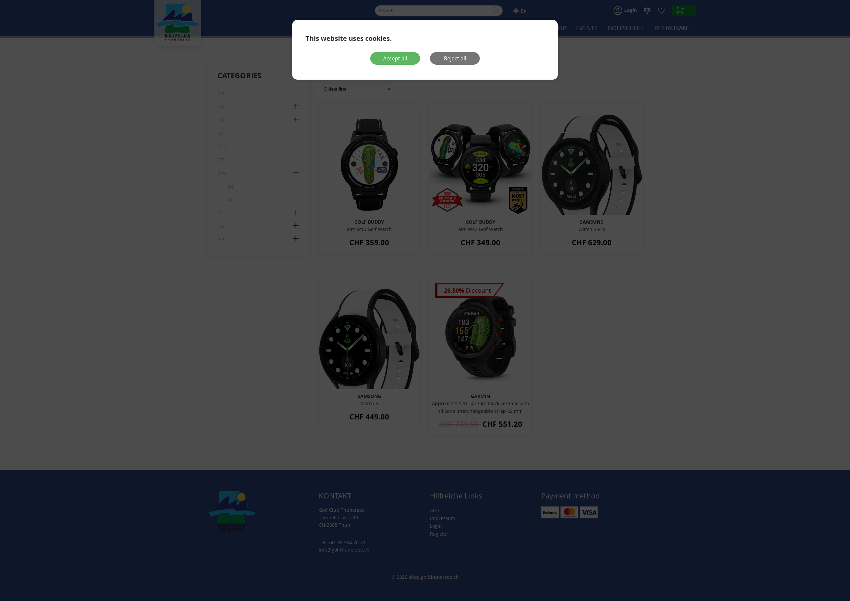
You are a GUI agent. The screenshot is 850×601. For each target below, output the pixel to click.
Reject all (455, 58)
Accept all (395, 58)
